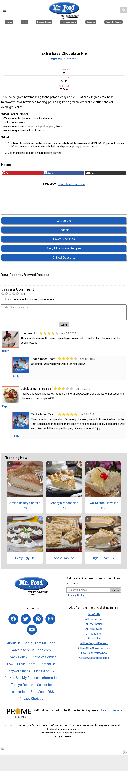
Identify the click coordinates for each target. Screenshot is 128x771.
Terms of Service (43, 657)
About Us (13, 643)
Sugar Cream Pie (103, 558)
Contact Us (48, 664)
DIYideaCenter (94, 633)
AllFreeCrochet (94, 619)
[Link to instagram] (51, 619)
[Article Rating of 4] (56, 58)
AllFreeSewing (94, 628)
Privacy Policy (16, 657)
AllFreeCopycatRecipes (94, 643)
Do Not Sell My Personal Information (31, 678)
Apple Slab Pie (64, 558)
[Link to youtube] (32, 630)
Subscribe (44, 685)
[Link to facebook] (13, 619)
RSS (51, 692)
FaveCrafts (94, 614)
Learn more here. (112, 710)
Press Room (26, 664)
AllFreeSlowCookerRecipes (94, 648)
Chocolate (64, 221)
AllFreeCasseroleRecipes (94, 657)
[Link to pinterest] (38, 619)
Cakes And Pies (64, 239)
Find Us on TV (44, 671)
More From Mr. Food (40, 643)
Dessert (64, 230)
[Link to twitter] (26, 619)
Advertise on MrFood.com (31, 650)
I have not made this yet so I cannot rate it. (29, 299)
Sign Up (115, 590)
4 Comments (70, 58)
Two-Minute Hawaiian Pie (103, 505)
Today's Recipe (22, 685)
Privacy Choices (31, 699)
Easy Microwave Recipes (64, 248)
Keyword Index (19, 671)
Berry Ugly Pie (25, 558)
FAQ (10, 664)
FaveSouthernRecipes (94, 653)
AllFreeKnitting (94, 624)
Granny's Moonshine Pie (64, 505)
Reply (5, 350)
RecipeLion (94, 638)
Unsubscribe (18, 692)
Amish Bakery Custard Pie (24, 505)
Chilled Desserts (64, 257)
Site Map (37, 692)
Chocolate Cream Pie (71, 184)
